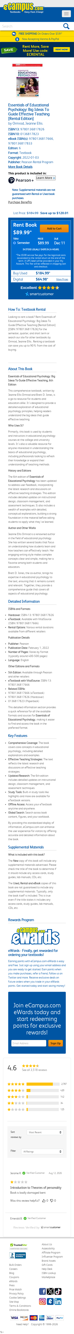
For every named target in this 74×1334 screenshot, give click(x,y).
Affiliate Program (51, 1252)
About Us (47, 1244)
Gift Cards (47, 1264)
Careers (13, 1268)
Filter (13, 1150)
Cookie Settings (17, 1297)
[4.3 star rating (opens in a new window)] (48, 288)
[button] (37, 1084)
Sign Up (56, 1043)
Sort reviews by (16, 1135)
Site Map (14, 1301)
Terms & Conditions (20, 1305)
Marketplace (48, 1277)
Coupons (14, 1277)
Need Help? (22, 1324)
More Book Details (20, 167)
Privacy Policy (16, 1293)
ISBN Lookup (49, 1273)
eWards (13, 1281)
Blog (11, 1273)
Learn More (44, 178)
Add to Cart (54, 228)
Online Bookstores (19, 1309)
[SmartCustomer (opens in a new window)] (39, 294)
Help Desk (47, 1268)
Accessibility (48, 1248)
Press (12, 1285)
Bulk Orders (15, 1264)
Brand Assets (49, 1260)
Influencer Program (52, 1256)
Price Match (15, 1289)
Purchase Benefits (20, 202)
